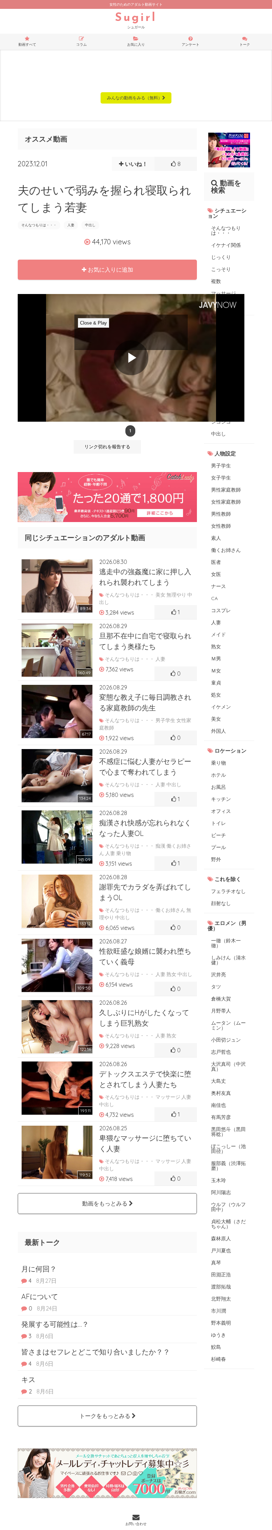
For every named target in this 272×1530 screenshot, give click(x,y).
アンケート (190, 44)
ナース (218, 586)
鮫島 (216, 1347)
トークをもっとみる (105, 1415)
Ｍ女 (216, 670)
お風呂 (218, 787)
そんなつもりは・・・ (39, 225)
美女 (216, 719)
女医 (216, 574)
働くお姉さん (226, 550)
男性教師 (221, 514)
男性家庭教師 (226, 490)
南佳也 (218, 1105)
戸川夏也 (221, 1250)
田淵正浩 (221, 1274)
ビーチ (218, 835)
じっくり (221, 257)
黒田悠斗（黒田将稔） (228, 1131)
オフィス (221, 811)
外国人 (218, 731)
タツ (216, 986)
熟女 (216, 646)
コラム (81, 44)
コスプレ (221, 610)
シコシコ (221, 421)
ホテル (218, 775)
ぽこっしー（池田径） (228, 1148)
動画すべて (27, 44)
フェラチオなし (228, 891)
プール (218, 847)
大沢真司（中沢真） (228, 1066)
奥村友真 (221, 1093)
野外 (216, 859)
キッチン (221, 799)
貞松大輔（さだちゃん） (228, 1224)
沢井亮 (218, 974)
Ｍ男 (216, 658)
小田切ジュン (226, 1040)
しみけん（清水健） (228, 960)
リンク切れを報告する (107, 446)
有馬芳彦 (221, 1117)
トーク (244, 44)
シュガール (136, 20)
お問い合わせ (136, 1523)
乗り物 (218, 763)
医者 (216, 562)
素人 (216, 538)
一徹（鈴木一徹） (226, 943)
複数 (216, 281)
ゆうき (218, 1335)
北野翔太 (221, 1299)
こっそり (221, 269)
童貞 (216, 683)
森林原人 (221, 1238)
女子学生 (221, 478)
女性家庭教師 (226, 502)
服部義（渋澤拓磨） (228, 1165)
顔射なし (221, 903)
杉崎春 (218, 1359)
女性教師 (221, 526)
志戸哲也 (221, 1052)
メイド (218, 634)
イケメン (221, 707)
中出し (90, 225)
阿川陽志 (221, 1192)
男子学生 (221, 465)
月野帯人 (221, 1011)
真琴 (216, 1262)
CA (214, 598)
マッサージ (223, 293)
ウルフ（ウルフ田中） (228, 1207)
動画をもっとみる (105, 1203)
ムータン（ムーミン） (228, 1025)
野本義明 (221, 1323)
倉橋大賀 (221, 999)
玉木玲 (218, 1180)
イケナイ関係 (226, 245)
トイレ (218, 823)
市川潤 (218, 1311)
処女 (216, 695)
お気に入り (136, 44)
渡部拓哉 (221, 1287)
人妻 (70, 225)
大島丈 (218, 1081)
